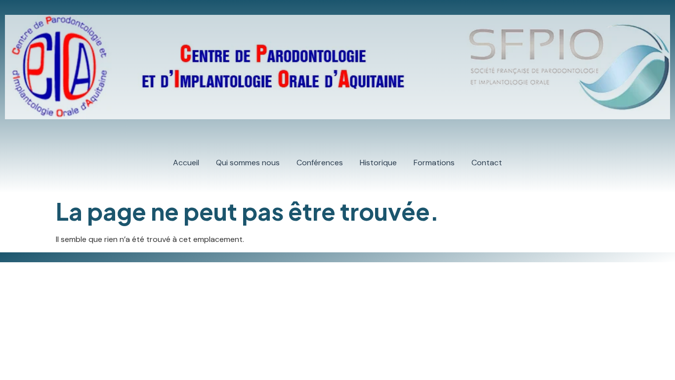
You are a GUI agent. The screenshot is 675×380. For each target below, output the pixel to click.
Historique (378, 162)
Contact (486, 162)
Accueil (186, 162)
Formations (434, 162)
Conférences (319, 162)
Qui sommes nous (248, 162)
